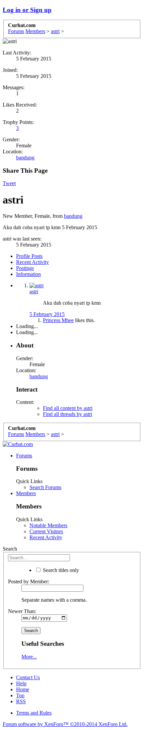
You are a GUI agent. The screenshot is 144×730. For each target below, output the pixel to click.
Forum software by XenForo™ (65, 724)
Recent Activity (32, 262)
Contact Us (28, 677)
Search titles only (60, 570)
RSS (21, 701)
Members (26, 493)
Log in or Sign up (27, 9)
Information (28, 274)
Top (20, 695)
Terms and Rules (34, 713)
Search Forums (45, 487)
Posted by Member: (28, 581)
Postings (25, 268)
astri (33, 291)
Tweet (9, 183)
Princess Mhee (58, 320)
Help (21, 683)
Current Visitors (46, 531)
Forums (24, 455)
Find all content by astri (67, 408)
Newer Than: (22, 611)
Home (22, 689)
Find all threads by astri (67, 414)
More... (29, 657)
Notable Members (48, 525)
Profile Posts (29, 256)
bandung (25, 157)
